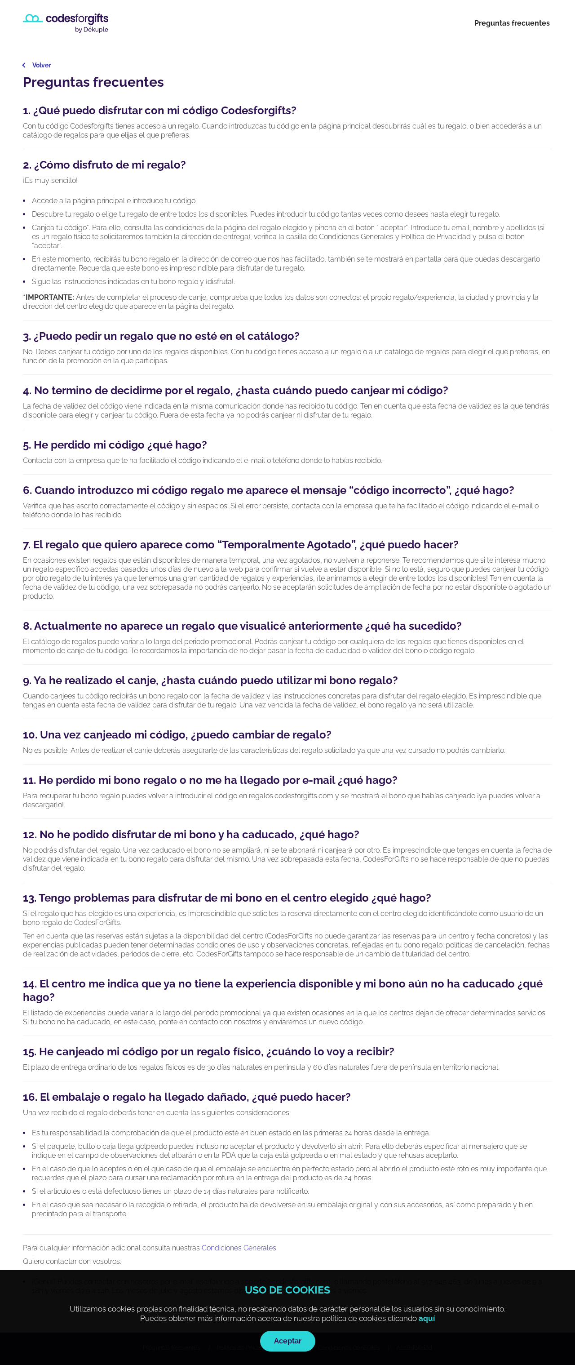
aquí (427, 1318)
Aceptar (287, 1341)
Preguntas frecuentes (512, 23)
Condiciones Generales (239, 1248)
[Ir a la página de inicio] (65, 23)
